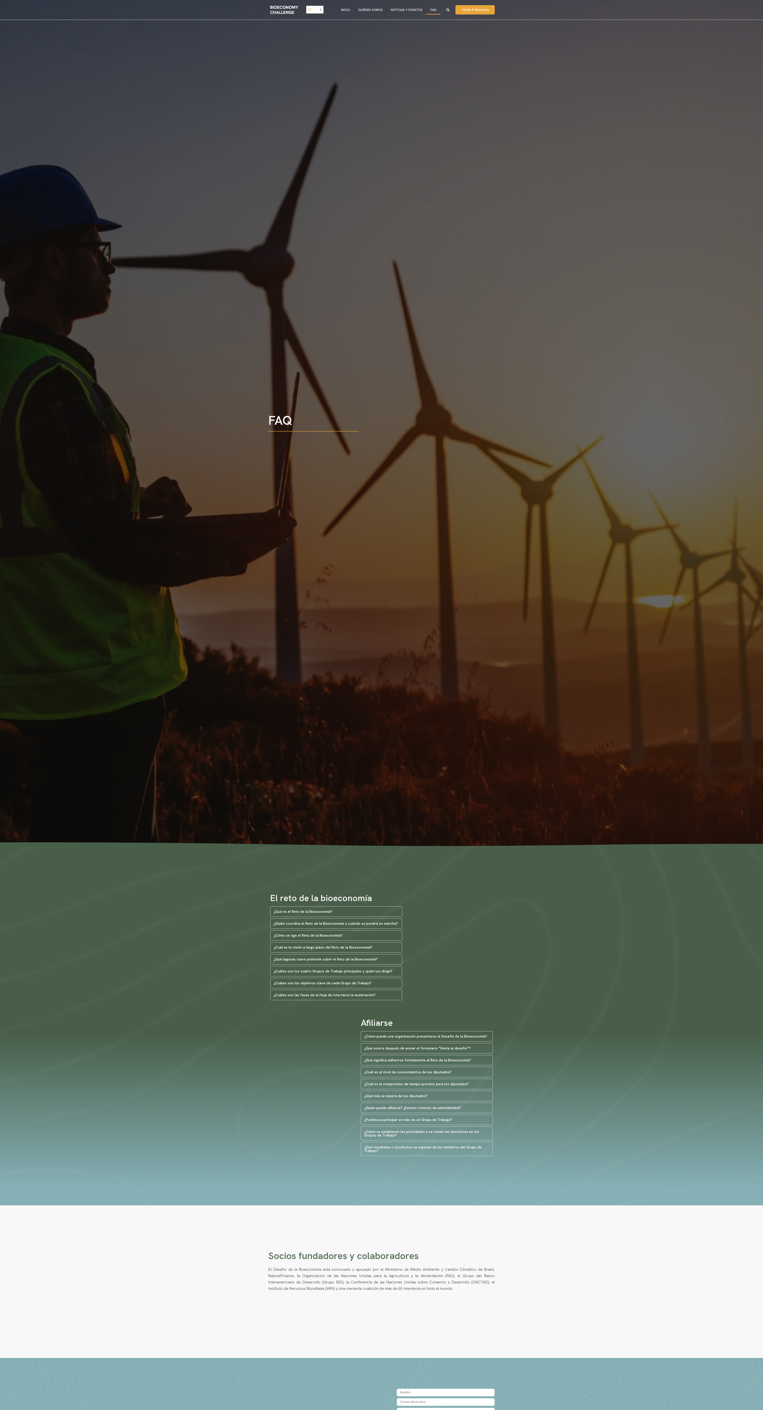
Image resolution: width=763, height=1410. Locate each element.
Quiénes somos (370, 10)
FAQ (433, 10)
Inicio (345, 10)
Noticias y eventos (406, 10)
